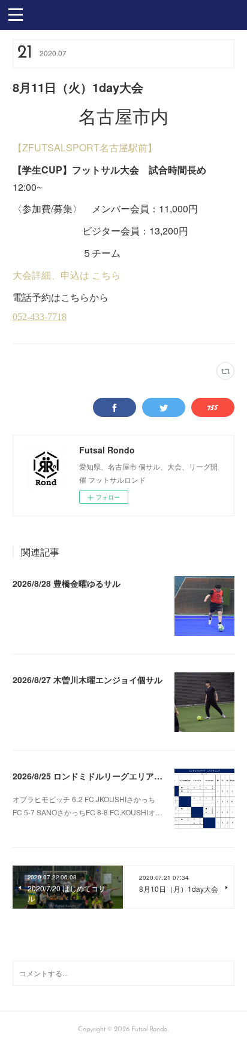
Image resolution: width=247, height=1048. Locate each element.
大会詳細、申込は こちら (67, 275)
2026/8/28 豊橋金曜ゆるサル (67, 583)
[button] (15, 13)
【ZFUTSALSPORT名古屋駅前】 (85, 147)
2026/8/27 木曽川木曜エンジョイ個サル (87, 680)
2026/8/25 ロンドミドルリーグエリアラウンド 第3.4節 (116, 776)
